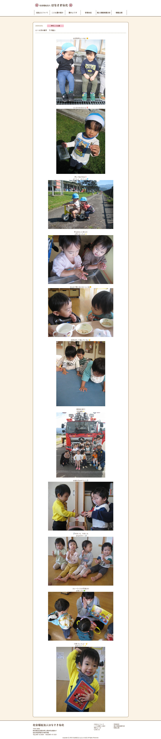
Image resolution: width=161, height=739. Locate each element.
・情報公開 (115, 728)
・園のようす (97, 728)
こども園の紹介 (57, 12)
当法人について (42, 12)
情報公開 (119, 12)
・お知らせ (96, 729)
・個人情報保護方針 (118, 726)
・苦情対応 (115, 724)
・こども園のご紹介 (99, 726)
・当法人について (98, 724)
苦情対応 (88, 12)
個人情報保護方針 (103, 12)
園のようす (73, 12)
